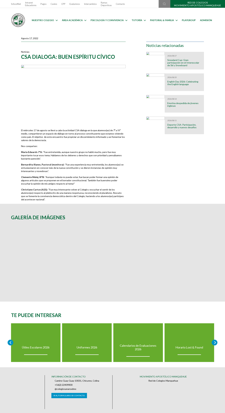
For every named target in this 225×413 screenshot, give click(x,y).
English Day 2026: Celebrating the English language (182, 83)
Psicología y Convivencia (107, 20)
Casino (54, 4)
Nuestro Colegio (43, 20)
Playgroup (189, 20)
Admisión (206, 20)
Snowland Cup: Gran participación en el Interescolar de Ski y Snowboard (183, 63)
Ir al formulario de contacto (69, 395)
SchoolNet (16, 4)
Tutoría (137, 20)
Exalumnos (75, 4)
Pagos (43, 4)
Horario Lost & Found (189, 347)
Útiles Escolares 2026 (35, 347)
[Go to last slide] (10, 343)
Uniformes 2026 (87, 347)
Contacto (120, 4)
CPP (63, 4)
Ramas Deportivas (106, 4)
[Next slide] (214, 343)
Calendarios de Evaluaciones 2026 (138, 347)
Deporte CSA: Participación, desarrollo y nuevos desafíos (182, 126)
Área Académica (72, 20)
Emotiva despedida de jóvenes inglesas (182, 104)
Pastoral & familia (162, 20)
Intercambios (90, 4)
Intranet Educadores (30, 4)
